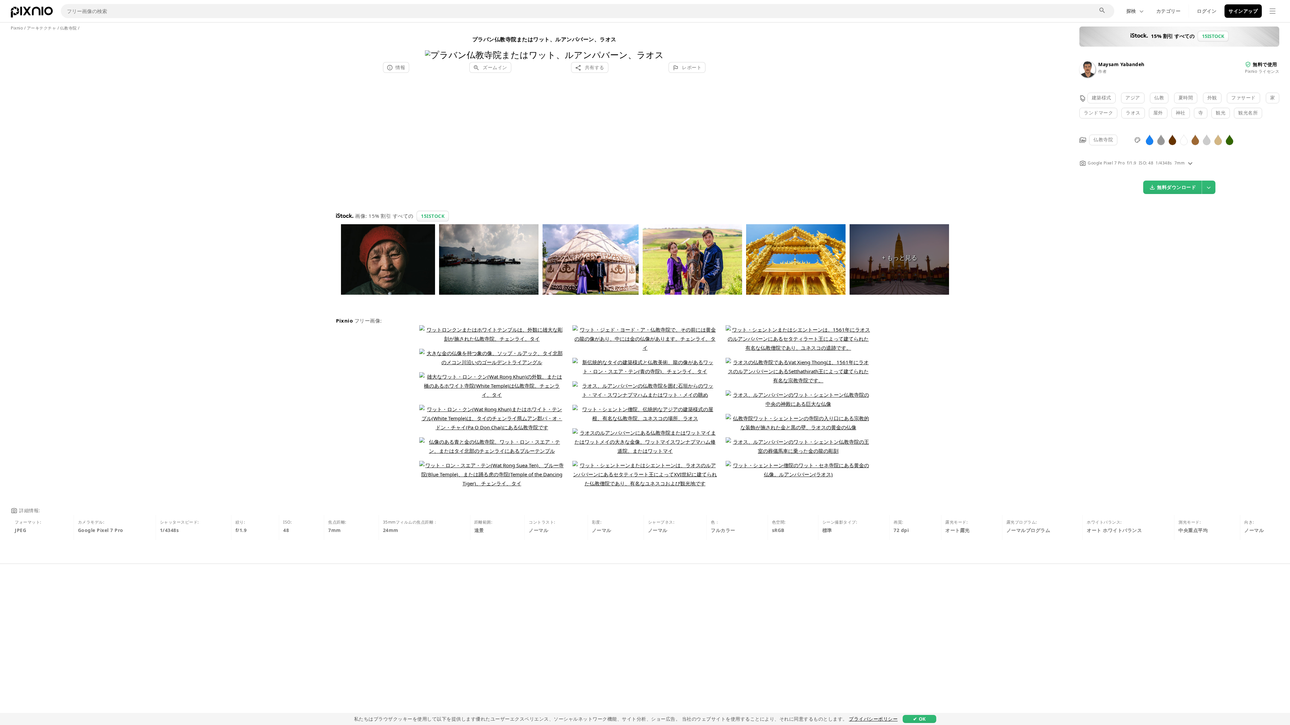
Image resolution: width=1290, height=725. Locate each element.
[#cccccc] (1206, 139)
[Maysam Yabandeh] (1087, 75)
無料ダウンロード (1176, 187)
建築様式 (1101, 97)
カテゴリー (1168, 11)
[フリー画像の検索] (1102, 10)
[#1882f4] (1149, 139)
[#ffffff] (1183, 139)
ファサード (1243, 97)
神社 (1181, 112)
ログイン (1206, 11)
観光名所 (1248, 112)
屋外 (1158, 112)
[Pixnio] (32, 13)
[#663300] (1172, 139)
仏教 (1159, 97)
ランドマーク (1098, 112)
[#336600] (1229, 139)
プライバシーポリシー (873, 719)
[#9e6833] (1195, 139)
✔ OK (919, 719)
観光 (1221, 112)
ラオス (1133, 112)
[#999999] (1161, 139)
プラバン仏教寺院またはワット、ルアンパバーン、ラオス (544, 39)
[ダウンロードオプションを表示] (1208, 187)
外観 (1212, 97)
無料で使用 (1265, 64)
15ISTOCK (432, 216)
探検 (1131, 11)
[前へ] (432, 46)
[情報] (1190, 163)
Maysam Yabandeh (1121, 64)
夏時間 (1185, 97)
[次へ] (656, 46)
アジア (1132, 97)
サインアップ (1243, 11)
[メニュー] (1272, 11)
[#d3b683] (1218, 139)
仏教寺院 (1103, 139)
